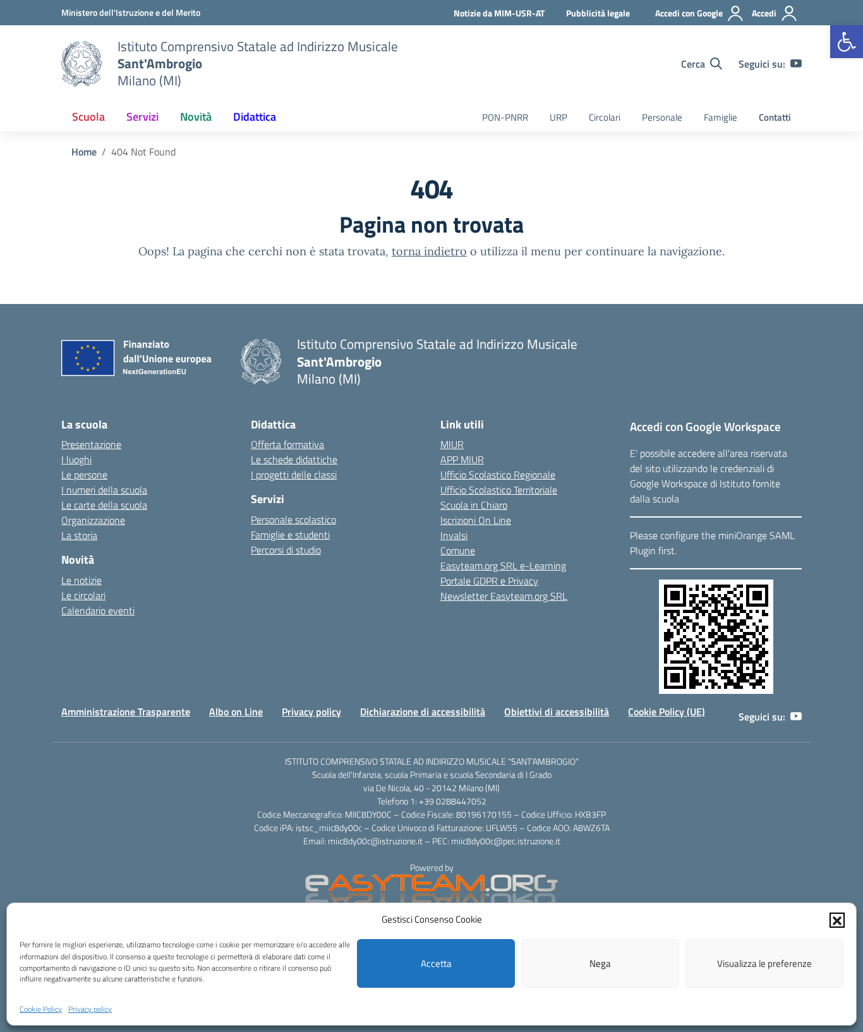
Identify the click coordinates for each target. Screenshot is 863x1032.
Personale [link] (662, 117)
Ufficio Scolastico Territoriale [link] (498, 489)
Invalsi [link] (454, 535)
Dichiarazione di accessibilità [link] (422, 711)
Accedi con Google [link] (689, 13)
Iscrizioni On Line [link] (475, 520)
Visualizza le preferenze (764, 963)
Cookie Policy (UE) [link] (666, 711)
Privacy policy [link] (90, 1009)
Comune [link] (457, 550)
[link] (846, 41)
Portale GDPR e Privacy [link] (489, 580)
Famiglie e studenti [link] (290, 534)
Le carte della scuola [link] (104, 505)
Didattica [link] (254, 116)
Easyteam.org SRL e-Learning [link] (503, 565)
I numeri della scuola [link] (104, 489)
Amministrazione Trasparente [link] (125, 711)
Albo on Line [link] (236, 711)
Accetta (436, 963)
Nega (600, 963)
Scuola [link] (88, 116)
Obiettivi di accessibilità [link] (556, 711)
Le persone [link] (84, 474)
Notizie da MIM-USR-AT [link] (499, 13)
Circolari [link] (604, 117)
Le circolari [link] (83, 595)
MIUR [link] (452, 444)
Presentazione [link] (91, 444)
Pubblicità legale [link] (598, 13)
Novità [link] (196, 116)
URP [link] (558, 117)
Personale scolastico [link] (293, 519)
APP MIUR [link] (462, 459)
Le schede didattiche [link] (294, 459)
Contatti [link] (775, 117)
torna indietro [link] (429, 251)
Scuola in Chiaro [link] (473, 505)
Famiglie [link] (720, 117)
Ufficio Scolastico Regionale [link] (497, 474)
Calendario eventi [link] (98, 610)
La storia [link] (79, 535)
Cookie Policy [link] (41, 1009)
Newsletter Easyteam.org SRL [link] (503, 596)
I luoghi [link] (76, 459)
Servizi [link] (142, 116)
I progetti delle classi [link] (294, 474)
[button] (837, 919)
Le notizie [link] (81, 580)
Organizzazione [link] (93, 520)
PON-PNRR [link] (505, 117)
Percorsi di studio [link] (286, 549)
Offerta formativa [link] (287, 444)
